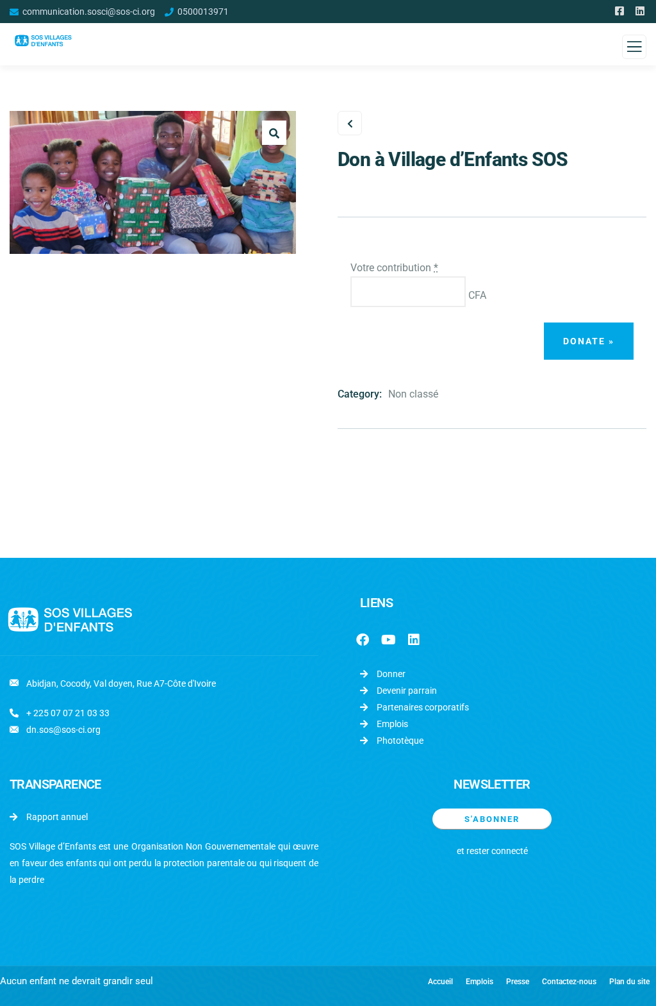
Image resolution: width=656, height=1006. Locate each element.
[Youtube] (388, 640)
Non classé (413, 394)
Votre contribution (394, 268)
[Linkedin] (414, 640)
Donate (588, 341)
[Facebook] (362, 640)
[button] (274, 133)
